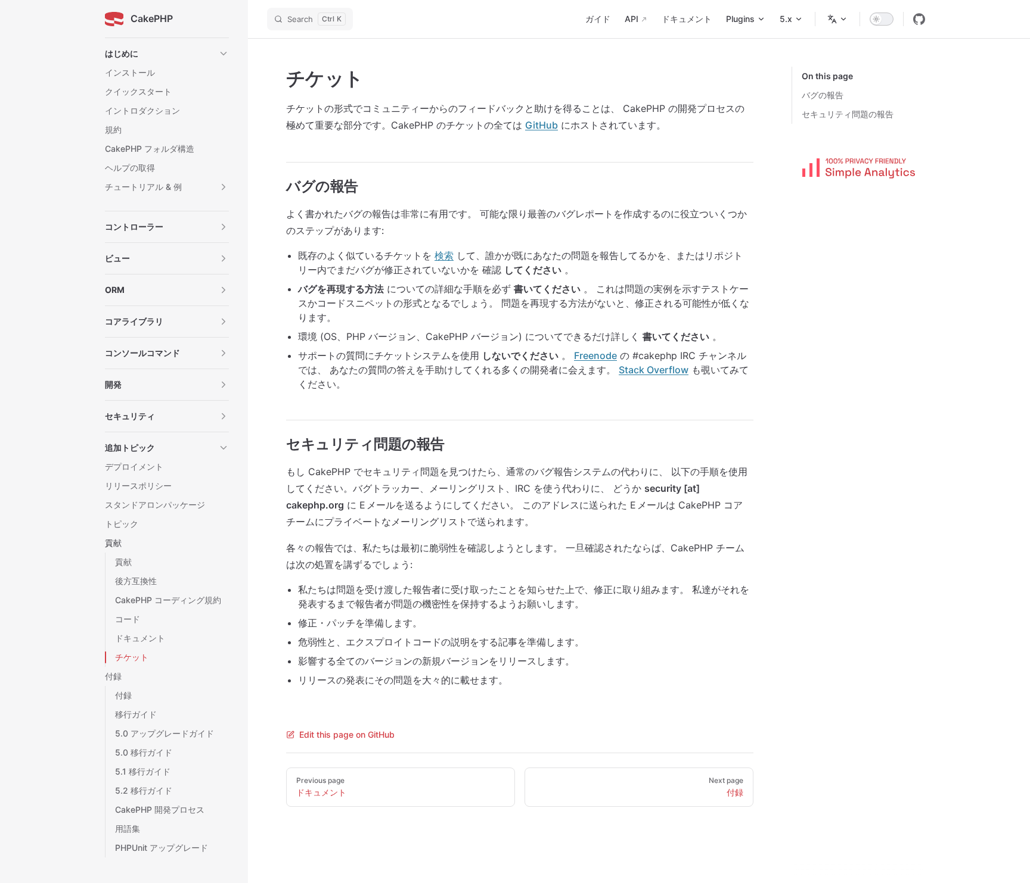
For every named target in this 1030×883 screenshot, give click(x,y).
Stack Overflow (653, 370)
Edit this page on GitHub (347, 734)
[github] (919, 19)
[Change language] (837, 19)
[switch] (882, 19)
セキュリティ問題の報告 (848, 114)
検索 (444, 255)
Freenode (595, 355)
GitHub (541, 125)
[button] (167, 53)
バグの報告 (822, 95)
